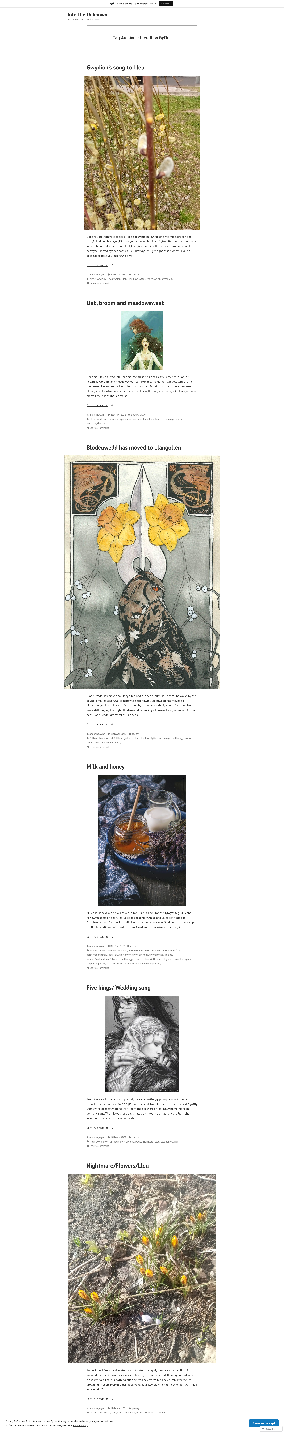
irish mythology (123, 959)
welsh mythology (163, 279)
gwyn (128, 954)
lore (161, 738)
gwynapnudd (156, 954)
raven (188, 738)
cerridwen (156, 950)
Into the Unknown (87, 14)
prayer (142, 414)
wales (150, 279)
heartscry (137, 419)
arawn (103, 950)
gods (111, 954)
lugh (166, 959)
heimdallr (148, 1141)
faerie (171, 950)
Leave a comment (99, 283)
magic (171, 419)
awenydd (112, 950)
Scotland (111, 963)
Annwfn (93, 950)
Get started (166, 4)
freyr (92, 1141)
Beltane (93, 738)
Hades (138, 1141)
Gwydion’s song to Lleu (116, 67)
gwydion (116, 279)
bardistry (123, 950)
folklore (115, 419)
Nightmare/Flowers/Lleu (118, 1165)
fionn (178, 950)
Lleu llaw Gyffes (137, 279)
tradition (129, 963)
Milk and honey (106, 766)
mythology (177, 738)
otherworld (176, 959)
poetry (135, 274)
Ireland (168, 954)
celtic (107, 279)
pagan (187, 959)
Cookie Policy (80, 1425)
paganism (92, 963)
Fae (165, 950)
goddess (128, 738)
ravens (90, 742)
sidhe (120, 963)
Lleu (124, 279)
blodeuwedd (96, 279)
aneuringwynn (97, 274)
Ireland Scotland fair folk (100, 959)
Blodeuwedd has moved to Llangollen (134, 447)
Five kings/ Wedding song (119, 987)
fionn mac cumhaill (97, 954)
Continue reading (98, 265)
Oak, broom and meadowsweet (125, 303)
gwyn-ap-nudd (140, 954)
